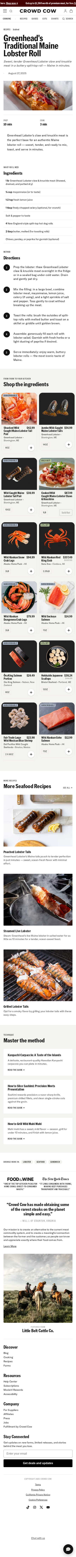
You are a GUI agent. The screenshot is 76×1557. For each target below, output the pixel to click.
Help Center (10, 1381)
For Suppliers (11, 1410)
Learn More (10, 1246)
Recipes (24, 18)
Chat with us (38, 1538)
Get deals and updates (38, 1463)
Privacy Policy (38, 1489)
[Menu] (5, 11)
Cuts (44, 18)
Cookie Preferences (38, 1499)
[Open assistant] (68, 1549)
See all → (67, 787)
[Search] (10, 11)
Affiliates (9, 1414)
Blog (6, 1353)
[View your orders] (71, 11)
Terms (38, 1484)
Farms (7, 1365)
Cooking (7, 18)
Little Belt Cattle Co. (38, 1330)
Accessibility (10, 1394)
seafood (16, 29)
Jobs (6, 1422)
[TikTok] (28, 1507)
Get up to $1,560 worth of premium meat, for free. (35, 3)
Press (7, 1418)
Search (69, 18)
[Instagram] (34, 1507)
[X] (41, 1507)
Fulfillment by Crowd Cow (18, 1426)
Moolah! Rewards (13, 1389)
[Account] (65, 11)
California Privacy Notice (38, 1494)
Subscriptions (11, 1385)
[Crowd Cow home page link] (38, 11)
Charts (55, 18)
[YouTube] (48, 1507)
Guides (35, 18)
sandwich (55, 1162)
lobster (27, 1162)
